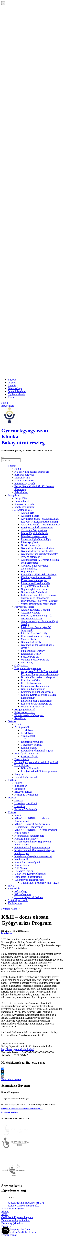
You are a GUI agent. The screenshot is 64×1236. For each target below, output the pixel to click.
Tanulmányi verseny (31, 744)
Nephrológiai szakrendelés (34, 589)
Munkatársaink (22, 477)
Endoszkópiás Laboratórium (35, 686)
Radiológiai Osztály (31, 653)
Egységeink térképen (9, 1112)
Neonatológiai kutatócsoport (29, 835)
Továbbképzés (21, 765)
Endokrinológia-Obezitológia (36, 539)
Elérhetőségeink (22, 894)
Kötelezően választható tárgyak (37, 750)
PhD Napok (20, 868)
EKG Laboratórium (31, 683)
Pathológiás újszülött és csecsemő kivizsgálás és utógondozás (38, 596)
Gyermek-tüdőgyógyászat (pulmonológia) (34, 567)
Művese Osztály (29, 639)
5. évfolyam (27, 730)
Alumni (5, 1211)
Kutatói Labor (21, 865)
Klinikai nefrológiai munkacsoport (32, 847)
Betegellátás (14, 495)
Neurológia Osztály (31, 642)
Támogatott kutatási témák (28, 876)
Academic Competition (26, 794)
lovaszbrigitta (6, 933)
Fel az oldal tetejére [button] (11, 1079)
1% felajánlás (15, 903)
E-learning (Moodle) (11, 1223)
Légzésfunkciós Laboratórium (36, 700)
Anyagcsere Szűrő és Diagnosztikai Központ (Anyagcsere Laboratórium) (40, 673)
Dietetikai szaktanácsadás (34, 536)
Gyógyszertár (21, 665)
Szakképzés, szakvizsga (26, 753)
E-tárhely (6, 1226)
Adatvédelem (21, 492)
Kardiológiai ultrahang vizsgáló (37, 691)
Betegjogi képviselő (24, 709)
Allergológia (27, 512)
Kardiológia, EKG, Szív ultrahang (38, 574)
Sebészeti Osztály (30, 656)
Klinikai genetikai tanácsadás (36, 577)
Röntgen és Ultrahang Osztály (36, 703)
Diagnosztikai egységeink (27, 668)
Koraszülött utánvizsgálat (34, 580)
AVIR (4, 1214)
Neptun (12, 382)
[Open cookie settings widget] (6, 1230)
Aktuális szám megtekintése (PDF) (26, 1202)
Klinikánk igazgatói (24, 483)
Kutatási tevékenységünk (27, 862)
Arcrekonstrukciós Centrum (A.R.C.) (40, 524)
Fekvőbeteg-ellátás (24, 606)
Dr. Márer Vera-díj (23, 871)
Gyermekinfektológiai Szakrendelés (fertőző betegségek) (39, 555)
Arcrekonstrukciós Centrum (35, 609)
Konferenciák (21, 859)
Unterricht (19, 806)
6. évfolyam (27, 733)
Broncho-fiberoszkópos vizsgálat (38, 677)
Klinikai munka (29, 747)
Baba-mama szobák (24, 712)
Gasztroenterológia (31, 545)
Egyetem (12, 379)
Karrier (11, 397)
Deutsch (12, 797)
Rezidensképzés (29, 756)
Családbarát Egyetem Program (17, 1217)
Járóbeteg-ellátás (23, 509)
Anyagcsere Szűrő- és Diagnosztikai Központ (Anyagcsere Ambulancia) (40, 520)
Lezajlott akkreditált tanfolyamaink (39, 771)
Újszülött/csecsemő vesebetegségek (39, 600)
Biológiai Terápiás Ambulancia (37, 527)
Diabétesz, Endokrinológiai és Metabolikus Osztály (36, 617)
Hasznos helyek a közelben (28, 897)
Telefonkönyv (15, 388)
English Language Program (15, 1229)
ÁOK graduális (22, 727)
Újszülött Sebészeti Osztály (35, 659)
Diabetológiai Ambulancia (34, 533)
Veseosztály (27, 662)
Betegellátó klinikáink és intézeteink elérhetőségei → (22, 1108)
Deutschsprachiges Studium (15, 1220)
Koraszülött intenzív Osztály (35, 636)
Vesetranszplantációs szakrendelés (38, 603)
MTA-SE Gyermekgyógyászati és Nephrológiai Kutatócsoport (32, 825)
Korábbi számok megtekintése (23, 1205)
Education (19, 788)
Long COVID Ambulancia (35, 586)
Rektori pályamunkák (32, 741)
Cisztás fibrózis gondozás (34, 530)
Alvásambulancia (30, 515)
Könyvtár (19, 774)
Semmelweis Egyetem (12, 1208)
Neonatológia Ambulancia (34, 592)
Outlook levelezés (17, 391)
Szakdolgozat (28, 736)
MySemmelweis (16, 394)
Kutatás (12, 812)
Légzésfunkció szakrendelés (35, 583)
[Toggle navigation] (2, 457)
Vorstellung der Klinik (25, 803)
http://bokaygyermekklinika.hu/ (17, 1049)
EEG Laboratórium (31, 680)
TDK (24, 738)
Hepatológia (27, 571)
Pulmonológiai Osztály (33, 650)
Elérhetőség (14, 888)
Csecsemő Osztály (30, 612)
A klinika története (23, 480)
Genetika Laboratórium (33, 689)
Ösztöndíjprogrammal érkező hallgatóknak (36, 762)
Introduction (20, 785)
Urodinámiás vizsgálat (32, 706)
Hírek (11, 885)
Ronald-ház (20, 718)
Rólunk (12, 465)
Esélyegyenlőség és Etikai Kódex (18, 1232)
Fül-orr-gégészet (29, 542)
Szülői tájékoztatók (18, 900)
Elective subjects (23, 791)
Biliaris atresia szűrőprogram (29, 715)
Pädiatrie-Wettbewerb (25, 809)
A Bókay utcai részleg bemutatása (31, 471)
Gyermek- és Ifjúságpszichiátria (37, 548)
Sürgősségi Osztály (24, 504)
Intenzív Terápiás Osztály (34, 633)
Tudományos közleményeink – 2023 (40, 882)
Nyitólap (5, 908)
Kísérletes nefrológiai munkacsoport (33, 856)
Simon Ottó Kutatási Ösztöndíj (30, 873)
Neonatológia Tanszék (26, 777)
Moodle (12, 385)
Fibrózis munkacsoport (26, 838)
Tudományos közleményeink (29, 879)
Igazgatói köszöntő (24, 474)
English (12, 780)
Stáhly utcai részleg (24, 507)
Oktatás (12, 721)
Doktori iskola (21, 759)
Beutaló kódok (22, 501)
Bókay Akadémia (30, 768)
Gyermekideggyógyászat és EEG (38, 551)
